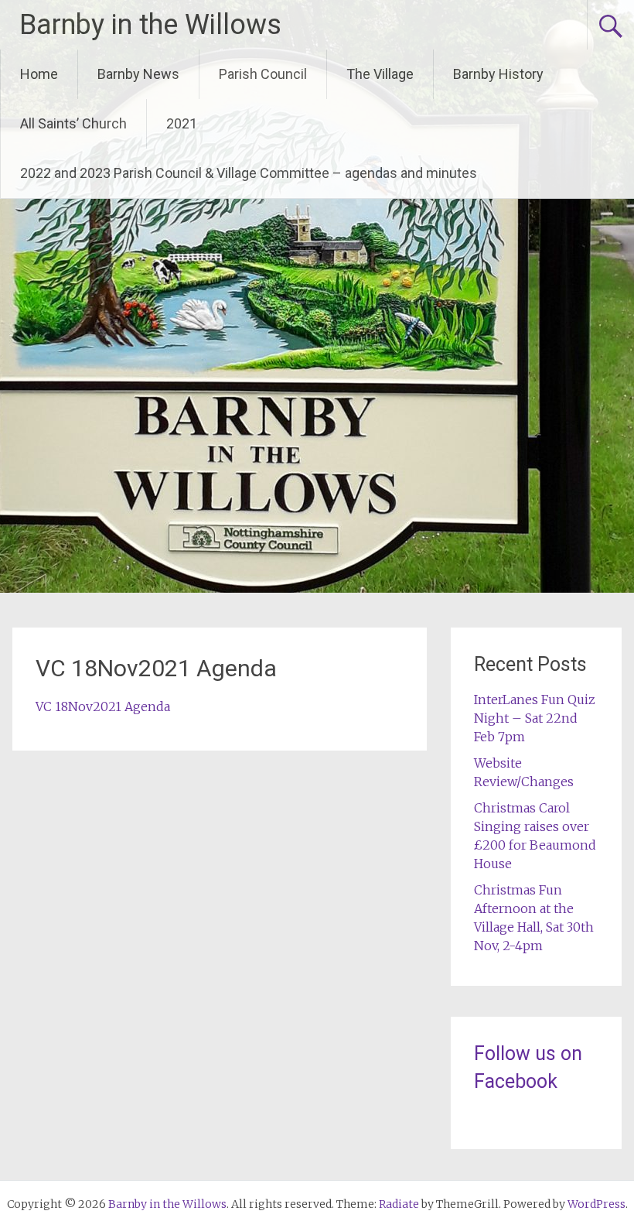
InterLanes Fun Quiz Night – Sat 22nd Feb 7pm (534, 718)
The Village (380, 74)
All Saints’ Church (73, 123)
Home (39, 74)
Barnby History (498, 74)
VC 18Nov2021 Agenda (103, 706)
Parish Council (263, 74)
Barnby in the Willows (150, 25)
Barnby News (138, 74)
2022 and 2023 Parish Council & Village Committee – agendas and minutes (248, 173)
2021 (181, 123)
